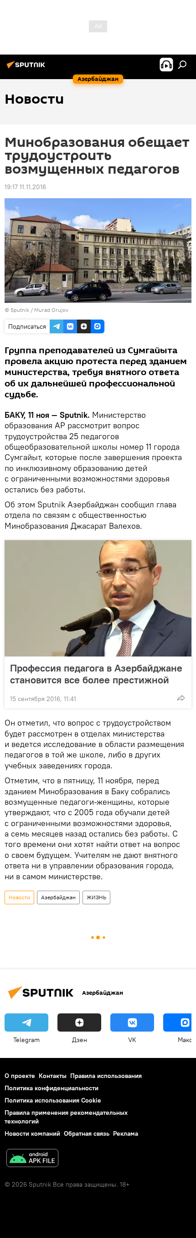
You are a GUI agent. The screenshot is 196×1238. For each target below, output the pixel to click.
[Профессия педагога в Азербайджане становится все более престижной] (98, 598)
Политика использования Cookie (53, 1100)
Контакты (53, 1076)
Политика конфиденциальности (51, 1088)
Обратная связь (86, 1133)
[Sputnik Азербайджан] (27, 68)
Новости (19, 897)
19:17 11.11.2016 (25, 187)
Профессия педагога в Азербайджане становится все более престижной (96, 674)
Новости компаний (32, 1133)
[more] (181, 698)
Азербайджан (58, 897)
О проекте (20, 1076)
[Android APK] (32, 1159)
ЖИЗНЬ (96, 897)
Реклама (125, 1133)
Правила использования (106, 1076)
